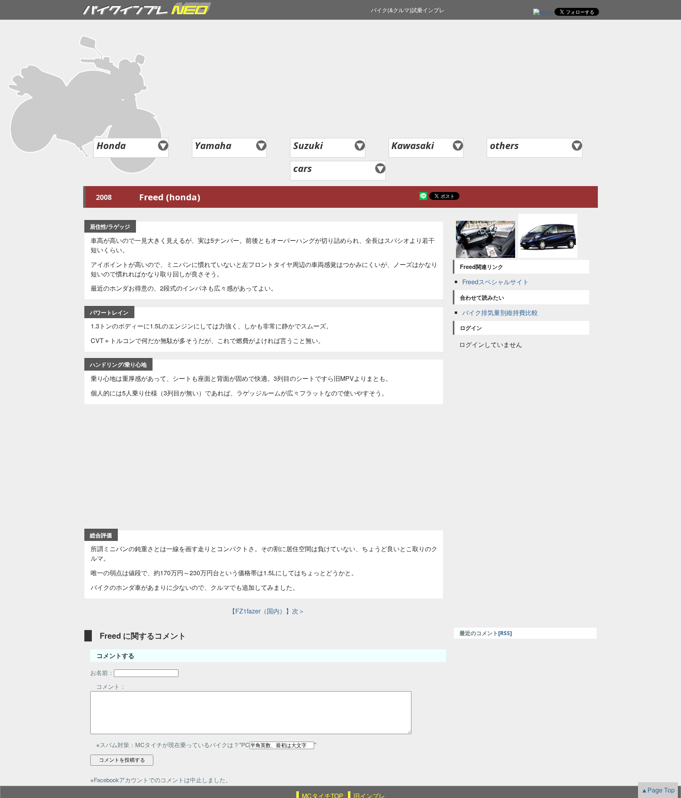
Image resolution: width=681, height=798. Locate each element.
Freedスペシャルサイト (495, 281)
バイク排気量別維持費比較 (500, 312)
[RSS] (543, 13)
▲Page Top (658, 789)
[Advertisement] (340, 79)
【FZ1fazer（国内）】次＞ (264, 610)
